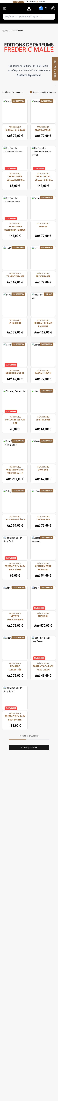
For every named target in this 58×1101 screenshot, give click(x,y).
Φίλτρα (7, 92)
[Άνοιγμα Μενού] (13, 8)
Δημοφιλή (19, 92)
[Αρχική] (29, 8)
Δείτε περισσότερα (29, 747)
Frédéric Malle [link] (17, 30)
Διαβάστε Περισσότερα (29, 75)
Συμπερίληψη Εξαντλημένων (44, 92)
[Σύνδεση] (46, 8)
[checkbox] (31, 92)
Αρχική (5, 30)
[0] (53, 8)
